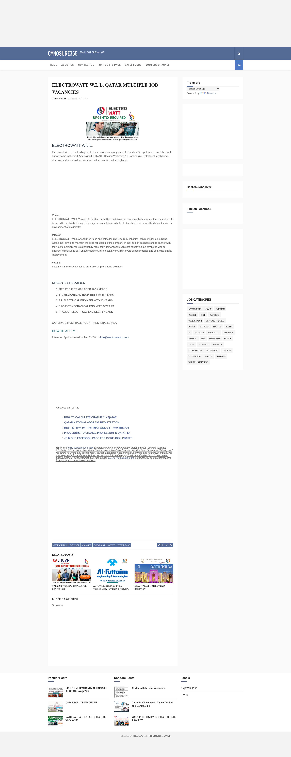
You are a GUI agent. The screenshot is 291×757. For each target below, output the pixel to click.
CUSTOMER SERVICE (215, 321)
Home (53, 65)
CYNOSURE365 (62, 53)
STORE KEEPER (195, 350)
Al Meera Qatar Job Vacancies (148, 688)
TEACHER (226, 350)
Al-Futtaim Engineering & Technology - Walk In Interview (111, 587)
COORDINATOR (60, 545)
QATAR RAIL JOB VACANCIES (81, 702)
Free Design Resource (159, 735)
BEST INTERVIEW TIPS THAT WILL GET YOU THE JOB (97, 427)
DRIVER (191, 326)
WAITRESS (220, 356)
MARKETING (213, 332)
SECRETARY (203, 344)
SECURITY (217, 344)
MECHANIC (228, 332)
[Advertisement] (101, 23)
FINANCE (217, 326)
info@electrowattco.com (114, 337)
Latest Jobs (133, 65)
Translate (211, 93)
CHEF (203, 315)
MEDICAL (192, 338)
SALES (191, 344)
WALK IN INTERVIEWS (198, 362)
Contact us (86, 65)
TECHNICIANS (124, 545)
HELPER (229, 326)
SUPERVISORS (212, 350)
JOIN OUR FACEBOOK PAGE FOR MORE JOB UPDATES (98, 438)
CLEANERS (214, 315)
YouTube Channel (158, 65)
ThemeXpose (139, 735)
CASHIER (192, 315)
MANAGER (86, 545)
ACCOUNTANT (194, 309)
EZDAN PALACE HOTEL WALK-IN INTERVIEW (150, 587)
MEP (203, 338)
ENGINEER (74, 545)
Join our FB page (110, 65)
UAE (185, 694)
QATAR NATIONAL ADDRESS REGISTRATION (91, 422)
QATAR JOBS (99, 545)
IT (189, 332)
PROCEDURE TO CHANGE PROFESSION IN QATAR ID (97, 432)
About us (67, 65)
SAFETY (111, 545)
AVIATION (220, 309)
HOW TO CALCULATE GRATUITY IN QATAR (90, 417)
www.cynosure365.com (80, 447)
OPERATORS (214, 338)
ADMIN (208, 309)
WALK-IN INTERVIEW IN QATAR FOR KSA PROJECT (69, 587)
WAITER (208, 356)
